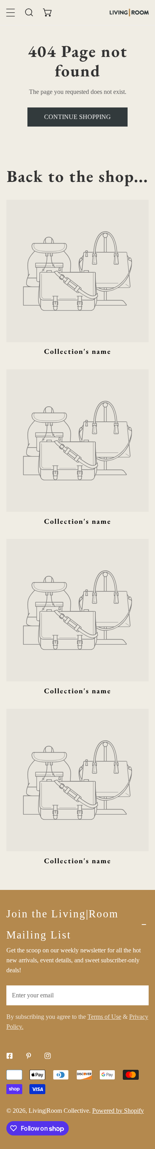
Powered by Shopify (118, 1110)
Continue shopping (77, 116)
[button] (48, 12)
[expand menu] (10, 12)
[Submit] (138, 995)
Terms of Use (104, 1016)
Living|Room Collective (59, 1110)
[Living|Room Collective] (129, 12)
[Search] (29, 12)
